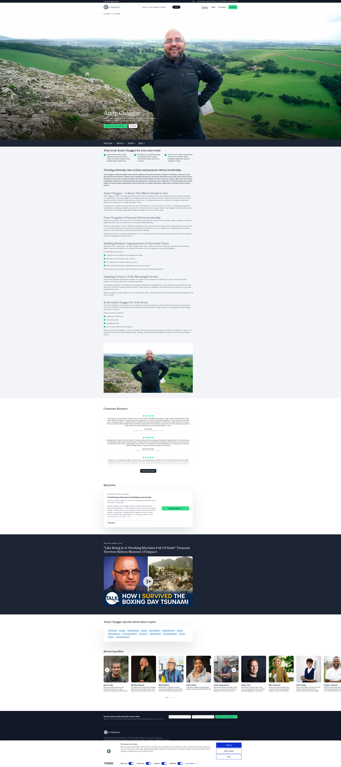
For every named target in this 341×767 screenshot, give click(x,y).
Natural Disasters (133, 630)
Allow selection (229, 751)
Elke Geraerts (27, 685)
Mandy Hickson (137, 685)
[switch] (148, 763)
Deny (228, 756)
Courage (122, 630)
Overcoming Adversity (129, 634)
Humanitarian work (168, 630)
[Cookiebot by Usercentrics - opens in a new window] (109, 763)
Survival (182, 634)
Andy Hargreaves (221, 685)
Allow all (229, 745)
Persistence (143, 634)
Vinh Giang (53, 685)
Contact (233, 7)
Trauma (110, 637)
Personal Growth (155, 634)
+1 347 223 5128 (221, 1)
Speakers (205, 7)
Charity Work (112, 630)
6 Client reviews (119, 107)
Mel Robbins (164, 685)
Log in (193, 1)
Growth (144, 630)
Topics (213, 7)
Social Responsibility (170, 634)
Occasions (222, 7)
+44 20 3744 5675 (232, 1)
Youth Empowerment (122, 637)
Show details (190, 763)
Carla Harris (191, 685)
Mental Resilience (114, 634)
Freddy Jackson (83, 685)
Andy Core (245, 685)
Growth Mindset (154, 630)
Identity (179, 630)
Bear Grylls (108, 685)
